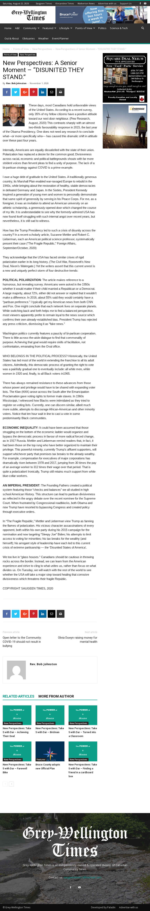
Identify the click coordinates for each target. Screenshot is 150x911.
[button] (142, 28)
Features (41, 759)
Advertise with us (107, 3)
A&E (17, 28)
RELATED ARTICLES (18, 696)
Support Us (125, 3)
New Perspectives (42, 49)
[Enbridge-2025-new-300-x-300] (125, 147)
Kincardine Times (64, 3)
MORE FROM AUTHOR (56, 696)
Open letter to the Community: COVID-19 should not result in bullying (22, 642)
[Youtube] (145, 3)
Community (30, 28)
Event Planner (60, 38)
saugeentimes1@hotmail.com (82, 877)
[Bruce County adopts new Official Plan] (50, 751)
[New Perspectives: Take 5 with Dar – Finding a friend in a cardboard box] (83, 751)
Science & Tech (119, 28)
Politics (102, 28)
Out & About (11, 38)
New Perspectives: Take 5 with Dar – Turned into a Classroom (83, 732)
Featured (48, 28)
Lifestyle (64, 28)
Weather (43, 38)
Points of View (83, 28)
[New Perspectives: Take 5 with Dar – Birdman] (50, 715)
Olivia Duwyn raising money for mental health (77, 639)
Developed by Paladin (103, 907)
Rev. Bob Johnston (16, 83)
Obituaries (28, 38)
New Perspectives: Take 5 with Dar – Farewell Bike (17, 768)
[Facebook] (140, 3)
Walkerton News (86, 3)
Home (8, 28)
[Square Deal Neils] (125, 102)
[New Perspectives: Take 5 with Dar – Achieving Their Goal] (17, 715)
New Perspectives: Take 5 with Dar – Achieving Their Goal (17, 732)
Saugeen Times (44, 3)
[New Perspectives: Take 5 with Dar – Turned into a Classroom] (83, 715)
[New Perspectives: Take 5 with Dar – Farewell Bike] (17, 751)
